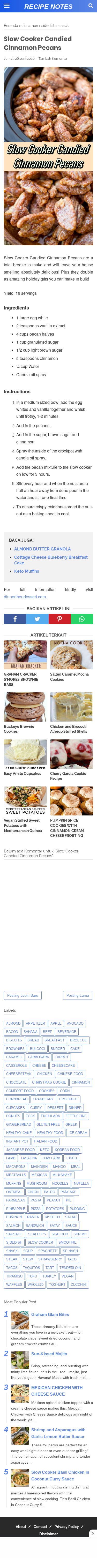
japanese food (20, 1150)
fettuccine (76, 1116)
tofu (32, 1276)
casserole (16, 1066)
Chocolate (16, 1082)
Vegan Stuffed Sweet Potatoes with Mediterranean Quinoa (23, 825)
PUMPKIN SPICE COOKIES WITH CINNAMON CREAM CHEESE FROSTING (67, 828)
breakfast (54, 1040)
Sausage (14, 1234)
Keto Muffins (26, 571)
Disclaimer (48, 1534)
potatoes (55, 1209)
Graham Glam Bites (50, 1314)
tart (50, 1268)
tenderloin (70, 1268)
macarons (16, 1167)
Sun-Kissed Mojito (49, 1354)
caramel (14, 1057)
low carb (51, 1158)
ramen (33, 1217)
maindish (39, 1167)
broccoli (78, 1040)
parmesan (15, 1200)
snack (12, 1251)
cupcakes (15, 1108)
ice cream (78, 1133)
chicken (44, 1074)
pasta (36, 1200)
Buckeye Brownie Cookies (19, 729)
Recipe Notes (48, 6)
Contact (40, 1527)
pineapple (15, 1209)
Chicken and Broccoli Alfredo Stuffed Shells (68, 729)
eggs (30, 1116)
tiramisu (14, 1276)
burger (58, 1049)
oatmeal (14, 1192)
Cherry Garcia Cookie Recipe (68, 776)
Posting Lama (77, 995)
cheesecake (63, 1066)
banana (31, 1032)
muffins (13, 1183)
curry (36, 1108)
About (21, 1527)
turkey (49, 1276)
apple (56, 1023)
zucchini (79, 1285)
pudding (77, 1209)
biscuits (14, 1040)
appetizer (35, 1023)
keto (44, 1150)
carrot (62, 1057)
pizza (36, 1209)
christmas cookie (49, 1082)
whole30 (35, 1285)
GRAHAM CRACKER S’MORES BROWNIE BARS (21, 679)
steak (12, 1259)
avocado (75, 1023)
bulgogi (37, 1049)
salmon (13, 1226)
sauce (71, 1226)
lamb (11, 1158)
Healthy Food (50, 1133)
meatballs (16, 1175)
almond (13, 1023)
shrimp (80, 1234)
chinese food (70, 1074)
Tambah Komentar (53, 58)
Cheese (39, 1066)
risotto (52, 1217)
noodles (60, 1183)
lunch (71, 1158)
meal (75, 1167)
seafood (59, 1234)
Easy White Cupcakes (22, 774)
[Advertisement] (48, 1548)
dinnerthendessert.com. (25, 597)
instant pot (17, 1141)
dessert (55, 1108)
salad (70, 1217)
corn (65, 1091)
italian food (45, 1141)
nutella (81, 1183)
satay (54, 1226)
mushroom (37, 1183)
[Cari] (90, 5)
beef (47, 1032)
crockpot (68, 1099)
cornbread (16, 1099)
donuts (13, 1116)
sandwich (35, 1226)
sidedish (14, 1242)
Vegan (67, 1276)
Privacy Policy (67, 1527)
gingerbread (18, 1124)
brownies (15, 1049)
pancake (69, 1192)
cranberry (43, 1099)
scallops (37, 1234)
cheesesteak (19, 1074)
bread (33, 1040)
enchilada (50, 1116)
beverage (66, 1032)
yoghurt (57, 1285)
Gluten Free (48, 1124)
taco (72, 1259)
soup (28, 1251)
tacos (12, 1268)
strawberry (50, 1259)
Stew (28, 1259)
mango (59, 1167)
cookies (47, 1091)
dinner (75, 1108)
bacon (12, 1032)
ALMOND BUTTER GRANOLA (42, 549)
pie (69, 1200)
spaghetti (47, 1251)
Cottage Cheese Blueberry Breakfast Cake (51, 560)
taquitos (31, 1268)
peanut (54, 1200)
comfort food (20, 1091)
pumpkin (14, 1217)
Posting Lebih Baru (22, 995)
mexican (39, 1175)
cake (75, 1049)
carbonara (38, 1057)
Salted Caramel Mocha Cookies (69, 677)
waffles (14, 1285)
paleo (49, 1192)
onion (33, 1192)
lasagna (29, 1158)
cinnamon (81, 1082)
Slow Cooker (40, 1242)
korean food (67, 1150)
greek (71, 1124)
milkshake (62, 1175)
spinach (70, 1251)
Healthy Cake (19, 1133)
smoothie (67, 1242)
